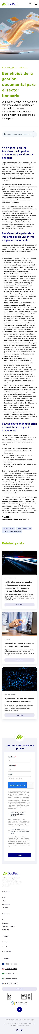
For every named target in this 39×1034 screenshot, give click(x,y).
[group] (19, 134)
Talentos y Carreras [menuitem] (8, 926)
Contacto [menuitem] (5, 929)
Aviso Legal (30, 1020)
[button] (5, 134)
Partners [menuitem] (5, 920)
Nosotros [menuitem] (5, 923)
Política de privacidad (12, 1020)
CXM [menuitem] (3, 897)
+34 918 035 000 (11, 964)
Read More (19, 605)
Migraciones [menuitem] (6, 904)
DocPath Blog (7, 68)
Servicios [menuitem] (5, 907)
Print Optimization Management (12, 531)
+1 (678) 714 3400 (11, 969)
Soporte (5, 942)
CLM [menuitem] (3, 901)
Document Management (24, 528)
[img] (31, 134)
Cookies (23, 1020)
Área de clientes (7, 947)
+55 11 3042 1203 (10, 974)
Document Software (20, 68)
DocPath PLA (6, 952)
